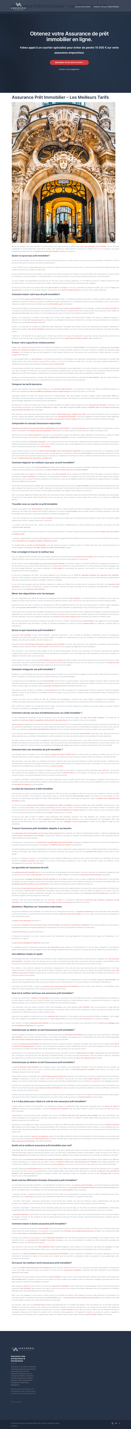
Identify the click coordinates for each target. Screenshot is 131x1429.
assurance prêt (91, 851)
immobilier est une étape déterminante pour (79, 1231)
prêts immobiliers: (47, 518)
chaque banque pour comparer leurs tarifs (71, 414)
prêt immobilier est (62, 474)
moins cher (25, 313)
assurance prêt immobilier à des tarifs (41, 1240)
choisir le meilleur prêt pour (70, 290)
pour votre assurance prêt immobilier (93, 246)
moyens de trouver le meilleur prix (63, 754)
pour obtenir (112, 396)
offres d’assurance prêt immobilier (23, 1141)
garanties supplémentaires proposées (55, 437)
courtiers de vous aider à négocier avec (66, 617)
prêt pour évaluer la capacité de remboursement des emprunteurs (44, 720)
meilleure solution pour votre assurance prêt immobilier (77, 1162)
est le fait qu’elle (53, 947)
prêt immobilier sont (34, 1168)
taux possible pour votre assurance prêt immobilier (47, 563)
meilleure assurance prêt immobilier (47, 251)
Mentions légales (16, 1402)
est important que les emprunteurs (39, 430)
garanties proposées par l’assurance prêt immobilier (100, 575)
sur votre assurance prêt (40, 1139)
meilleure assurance (28, 861)
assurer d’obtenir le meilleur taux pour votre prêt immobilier (67, 470)
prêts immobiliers (29, 476)
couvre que (29, 1196)
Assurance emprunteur (21, 1214)
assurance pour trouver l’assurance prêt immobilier (60, 986)
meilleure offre (68, 773)
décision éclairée (57, 766)
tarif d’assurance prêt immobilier (84, 1069)
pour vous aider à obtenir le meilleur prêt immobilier (47, 547)
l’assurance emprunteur (85, 911)
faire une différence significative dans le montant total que (50, 391)
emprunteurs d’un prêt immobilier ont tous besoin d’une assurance (38, 833)
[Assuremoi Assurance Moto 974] (19, 6)
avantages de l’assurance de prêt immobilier (40, 879)
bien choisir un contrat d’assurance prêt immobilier (36, 1233)
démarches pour (113, 662)
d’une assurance (80, 428)
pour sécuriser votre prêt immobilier (48, 1088)
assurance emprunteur (38, 442)
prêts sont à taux (110, 308)
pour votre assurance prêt (86, 1058)
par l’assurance (37, 875)
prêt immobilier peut (43, 467)
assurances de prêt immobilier (25, 872)
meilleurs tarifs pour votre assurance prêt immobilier (79, 1115)
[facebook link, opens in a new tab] (116, 1423)
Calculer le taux (17, 724)
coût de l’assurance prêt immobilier (26, 1067)
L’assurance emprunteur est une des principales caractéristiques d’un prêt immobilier (40, 428)
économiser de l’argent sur (23, 784)
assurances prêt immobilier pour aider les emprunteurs (44, 1159)
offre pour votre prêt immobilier (70, 914)
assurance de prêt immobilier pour (97, 893)
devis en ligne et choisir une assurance (59, 902)
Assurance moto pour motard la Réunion (106, 6)
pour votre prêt (25, 527)
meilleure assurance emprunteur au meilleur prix (35, 458)
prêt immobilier (79, 347)
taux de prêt (53, 287)
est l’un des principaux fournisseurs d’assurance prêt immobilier (42, 644)
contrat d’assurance (34, 435)
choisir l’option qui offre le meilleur (76, 338)
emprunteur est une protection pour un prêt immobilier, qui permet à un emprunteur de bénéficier (56, 925)
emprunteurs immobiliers (72, 1270)
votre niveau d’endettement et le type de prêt (67, 810)
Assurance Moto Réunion (83, 6)
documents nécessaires (52, 686)
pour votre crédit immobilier (94, 717)
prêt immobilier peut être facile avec (54, 1076)
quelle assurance (94, 1079)
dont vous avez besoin (35, 320)
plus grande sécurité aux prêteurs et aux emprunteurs (30, 884)
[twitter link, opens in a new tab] (119, 1423)
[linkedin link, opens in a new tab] (112, 1423)
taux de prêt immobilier (33, 299)
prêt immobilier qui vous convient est (52, 660)
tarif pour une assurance (40, 998)
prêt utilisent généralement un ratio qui (43, 729)
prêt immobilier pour (55, 304)
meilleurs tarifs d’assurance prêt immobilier (34, 1268)
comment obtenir (88, 623)
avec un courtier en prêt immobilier (33, 545)
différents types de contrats (60, 845)
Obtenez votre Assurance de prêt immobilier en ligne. (69, 36)
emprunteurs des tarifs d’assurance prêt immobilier (55, 842)
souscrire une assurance (40, 1136)
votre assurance (58, 1164)
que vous (34, 267)
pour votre (102, 770)
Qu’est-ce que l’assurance (22, 921)
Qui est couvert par (20, 932)
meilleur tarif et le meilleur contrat (88, 1053)
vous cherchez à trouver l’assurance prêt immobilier (81, 1298)
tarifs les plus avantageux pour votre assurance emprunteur (60, 451)
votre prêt (49, 690)
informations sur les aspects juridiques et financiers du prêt (36, 541)
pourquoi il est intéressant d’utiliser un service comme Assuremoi (93, 1187)
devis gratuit (57, 568)
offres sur (115, 497)
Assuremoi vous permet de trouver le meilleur (61, 419)
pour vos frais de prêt (57, 364)
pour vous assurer (63, 745)
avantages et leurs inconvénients (75, 821)
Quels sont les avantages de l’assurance (27, 943)
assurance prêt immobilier (63, 389)
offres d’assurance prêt (46, 1247)
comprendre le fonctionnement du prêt (57, 819)
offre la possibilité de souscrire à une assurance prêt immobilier (45, 1254)
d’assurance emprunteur (55, 1238)
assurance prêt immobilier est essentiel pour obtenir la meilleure (49, 805)
